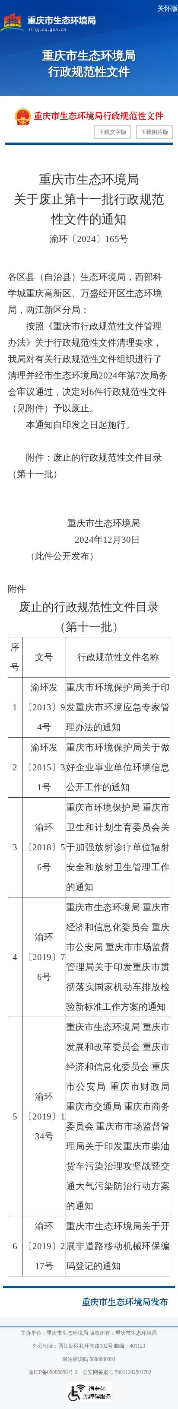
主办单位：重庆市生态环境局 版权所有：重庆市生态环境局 (89, 1333)
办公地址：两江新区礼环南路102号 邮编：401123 (88, 1346)
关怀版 (167, 8)
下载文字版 (113, 132)
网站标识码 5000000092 (88, 1359)
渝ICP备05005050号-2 (53, 1372)
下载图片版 (154, 132)
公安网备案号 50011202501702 (117, 1372)
